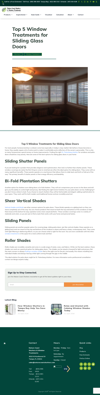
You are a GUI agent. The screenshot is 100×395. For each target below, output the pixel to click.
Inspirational (20, 15)
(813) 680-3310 (54, 2)
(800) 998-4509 (35, 2)
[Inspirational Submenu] (27, 14)
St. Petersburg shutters (70, 152)
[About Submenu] (74, 14)
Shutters (17, 54)
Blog (81, 348)
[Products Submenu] (12, 14)
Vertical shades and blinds (14, 207)
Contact (80, 15)
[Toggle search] (3, 4)
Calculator (60, 15)
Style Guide (35, 15)
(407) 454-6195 (72, 2)
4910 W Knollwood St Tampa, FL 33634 (37, 357)
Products (7, 15)
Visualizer (48, 15)
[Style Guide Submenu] (41, 14)
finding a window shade (33, 251)
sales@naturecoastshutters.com (42, 362)
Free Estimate (84, 355)
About (70, 15)
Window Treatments (33, 54)
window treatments (12, 234)
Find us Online (84, 358)
